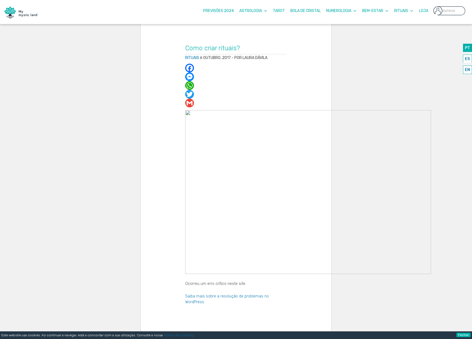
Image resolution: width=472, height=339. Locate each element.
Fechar (463, 335)
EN (467, 69)
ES (467, 59)
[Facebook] (236, 68)
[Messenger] (236, 76)
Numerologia (338, 10)
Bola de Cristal (305, 10)
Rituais (401, 10)
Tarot (279, 10)
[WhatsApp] (236, 85)
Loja (423, 10)
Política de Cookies (178, 335)
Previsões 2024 (218, 10)
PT (467, 48)
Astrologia (250, 10)
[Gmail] (236, 103)
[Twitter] (236, 94)
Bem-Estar (372, 10)
